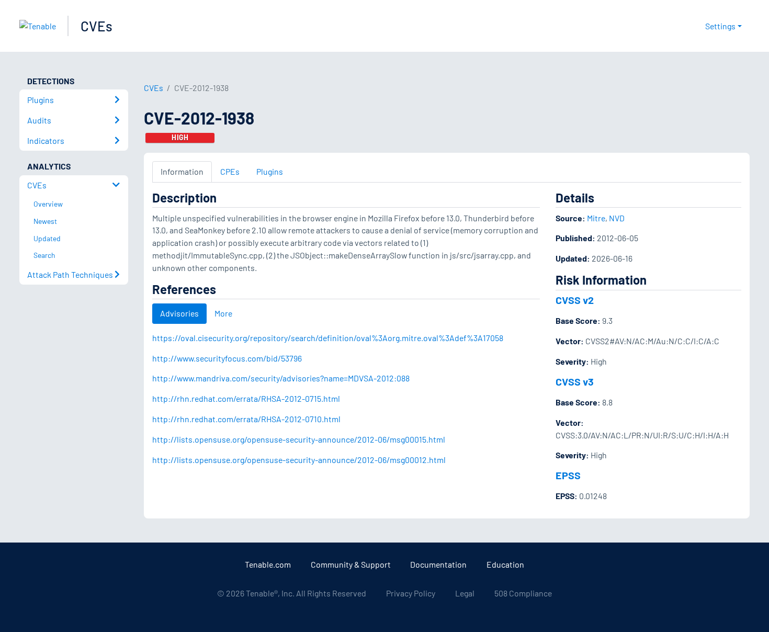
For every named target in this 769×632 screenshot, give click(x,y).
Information (182, 171)
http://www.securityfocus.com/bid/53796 (227, 358)
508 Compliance (523, 593)
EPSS (568, 475)
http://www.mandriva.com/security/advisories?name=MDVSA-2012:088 (281, 378)
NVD (617, 218)
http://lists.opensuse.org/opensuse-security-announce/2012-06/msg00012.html (299, 460)
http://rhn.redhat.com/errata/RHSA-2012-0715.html (246, 398)
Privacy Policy (410, 593)
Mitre (596, 218)
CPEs (230, 171)
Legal (464, 593)
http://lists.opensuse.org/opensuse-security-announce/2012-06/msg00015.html (298, 439)
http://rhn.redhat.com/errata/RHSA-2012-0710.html (246, 419)
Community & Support (351, 564)
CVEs (96, 26)
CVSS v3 (575, 381)
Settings (720, 26)
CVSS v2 (575, 300)
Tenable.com (268, 564)
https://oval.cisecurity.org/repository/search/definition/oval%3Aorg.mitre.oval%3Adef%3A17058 (327, 338)
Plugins (269, 171)
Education (505, 564)
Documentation (438, 564)
